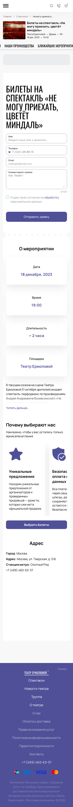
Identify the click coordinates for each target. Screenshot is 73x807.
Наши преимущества (19, 46)
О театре (36, 705)
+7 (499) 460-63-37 (19, 570)
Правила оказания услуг (36, 729)
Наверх (62, 669)
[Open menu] (6, 6)
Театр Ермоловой (36, 34)
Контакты (37, 754)
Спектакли (36, 680)
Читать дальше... (17, 408)
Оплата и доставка (36, 721)
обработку (51, 197)
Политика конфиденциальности (36, 738)
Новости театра (36, 688)
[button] (9, 151)
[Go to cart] (66, 6)
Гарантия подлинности (36, 746)
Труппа (36, 697)
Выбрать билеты (36, 525)
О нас (37, 713)
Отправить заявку (36, 217)
